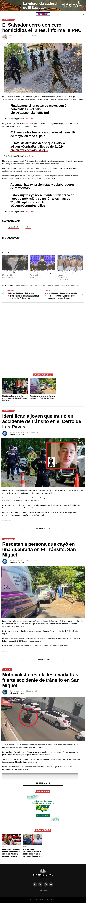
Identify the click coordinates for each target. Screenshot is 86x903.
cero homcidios (22, 286)
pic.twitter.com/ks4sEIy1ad (29, 112)
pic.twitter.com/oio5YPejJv (29, 150)
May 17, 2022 (30, 119)
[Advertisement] (43, 338)
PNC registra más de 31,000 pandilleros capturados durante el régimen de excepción (69, 273)
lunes (44, 286)
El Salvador (35, 286)
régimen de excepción (70, 286)
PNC (49, 286)
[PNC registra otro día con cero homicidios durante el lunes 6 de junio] (42, 262)
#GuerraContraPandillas (27, 146)
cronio (13, 38)
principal (56, 286)
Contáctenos (43, 890)
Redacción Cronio (17, 434)
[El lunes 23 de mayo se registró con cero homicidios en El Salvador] (15, 262)
